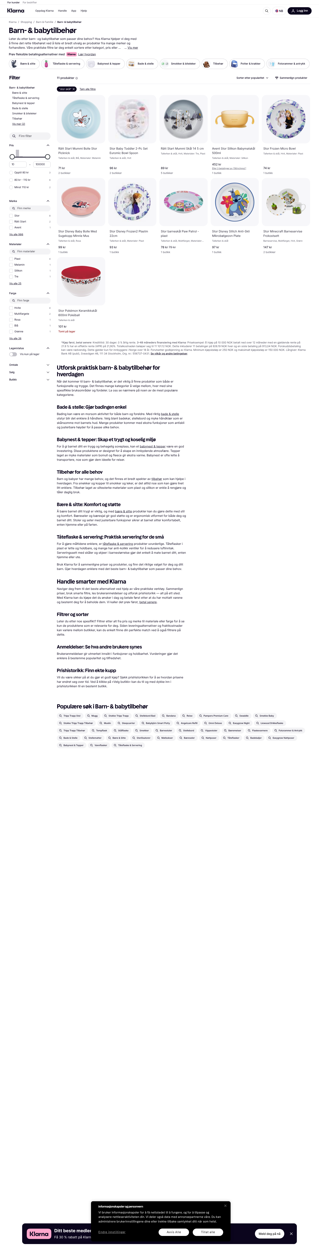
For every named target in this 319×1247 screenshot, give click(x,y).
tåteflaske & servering (118, 544)
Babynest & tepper (23, 103)
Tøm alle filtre (88, 89)
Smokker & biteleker (24, 113)
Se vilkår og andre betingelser (169, 353)
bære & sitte (123, 511)
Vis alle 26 (15, 338)
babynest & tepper (152, 446)
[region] (161, 1221)
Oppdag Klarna (44, 10)
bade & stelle (170, 414)
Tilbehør (17, 118)
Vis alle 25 (15, 283)
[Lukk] (225, 1206)
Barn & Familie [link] (44, 22)
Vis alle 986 (16, 234)
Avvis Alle (174, 1232)
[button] (279, 11)
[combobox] (252, 78)
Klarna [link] (12, 22)
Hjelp (84, 10)
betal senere (148, 602)
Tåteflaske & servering (25, 98)
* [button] (229, 168)
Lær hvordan (87, 54)
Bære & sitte (19, 92)
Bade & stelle (20, 108)
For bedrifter (30, 2)
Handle (62, 10)
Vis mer (133, 47)
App (73, 10)
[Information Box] (77, 78)
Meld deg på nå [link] (269, 1234)
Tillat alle (208, 1232)
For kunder (13, 2)
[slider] (12, 156)
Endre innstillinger (112, 1232)
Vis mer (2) (18, 123)
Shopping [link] (26, 22)
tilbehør (156, 479)
